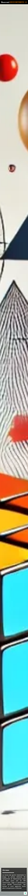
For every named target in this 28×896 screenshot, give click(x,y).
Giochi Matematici (17, 2)
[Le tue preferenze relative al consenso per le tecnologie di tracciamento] (25, 893)
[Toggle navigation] (26, 2)
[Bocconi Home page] (5, 2)
